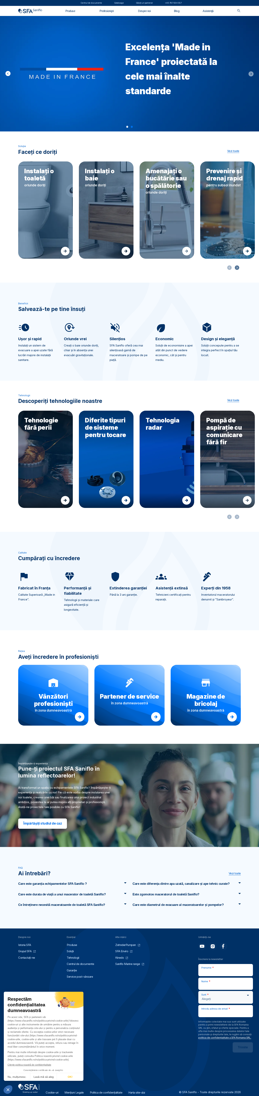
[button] (127, 127)
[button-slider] (237, 267)
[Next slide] (250, 74)
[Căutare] (239, 11)
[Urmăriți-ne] (202, 946)
